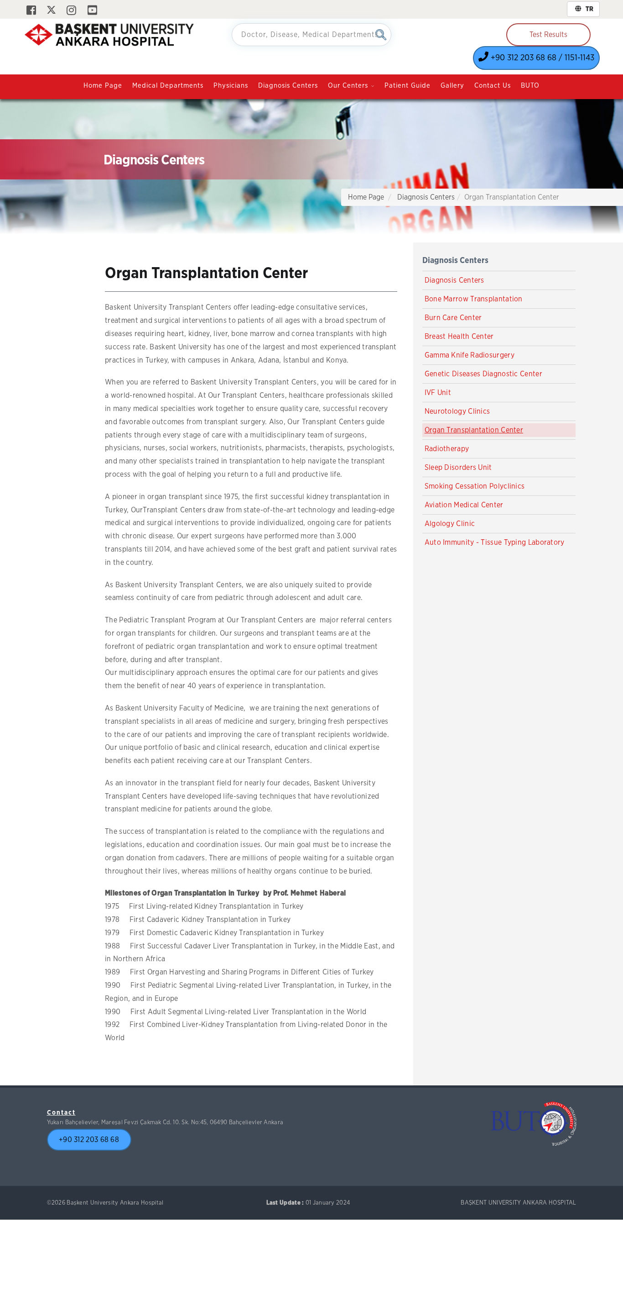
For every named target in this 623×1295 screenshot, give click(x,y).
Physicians (230, 85)
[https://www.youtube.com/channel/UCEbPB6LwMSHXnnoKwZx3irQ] (92, 10)
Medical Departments (167, 85)
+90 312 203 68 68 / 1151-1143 (541, 58)
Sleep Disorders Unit (458, 467)
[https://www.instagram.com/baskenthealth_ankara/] (71, 10)
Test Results (548, 34)
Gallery (452, 85)
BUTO (530, 85)
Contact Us (492, 85)
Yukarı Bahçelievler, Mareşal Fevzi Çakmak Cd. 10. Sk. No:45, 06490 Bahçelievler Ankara (165, 1123)
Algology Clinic (450, 523)
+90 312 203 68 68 (89, 1139)
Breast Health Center (459, 336)
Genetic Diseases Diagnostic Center (483, 374)
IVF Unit (438, 392)
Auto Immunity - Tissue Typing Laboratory (495, 542)
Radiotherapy (447, 449)
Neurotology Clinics (457, 411)
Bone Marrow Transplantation (474, 299)
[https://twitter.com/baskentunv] (51, 10)
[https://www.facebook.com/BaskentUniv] (31, 10)
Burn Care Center (453, 317)
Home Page (102, 85)
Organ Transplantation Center (474, 430)
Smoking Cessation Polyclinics (475, 486)
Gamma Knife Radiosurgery (469, 355)
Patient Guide (407, 85)
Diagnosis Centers (288, 85)
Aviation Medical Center (464, 505)
